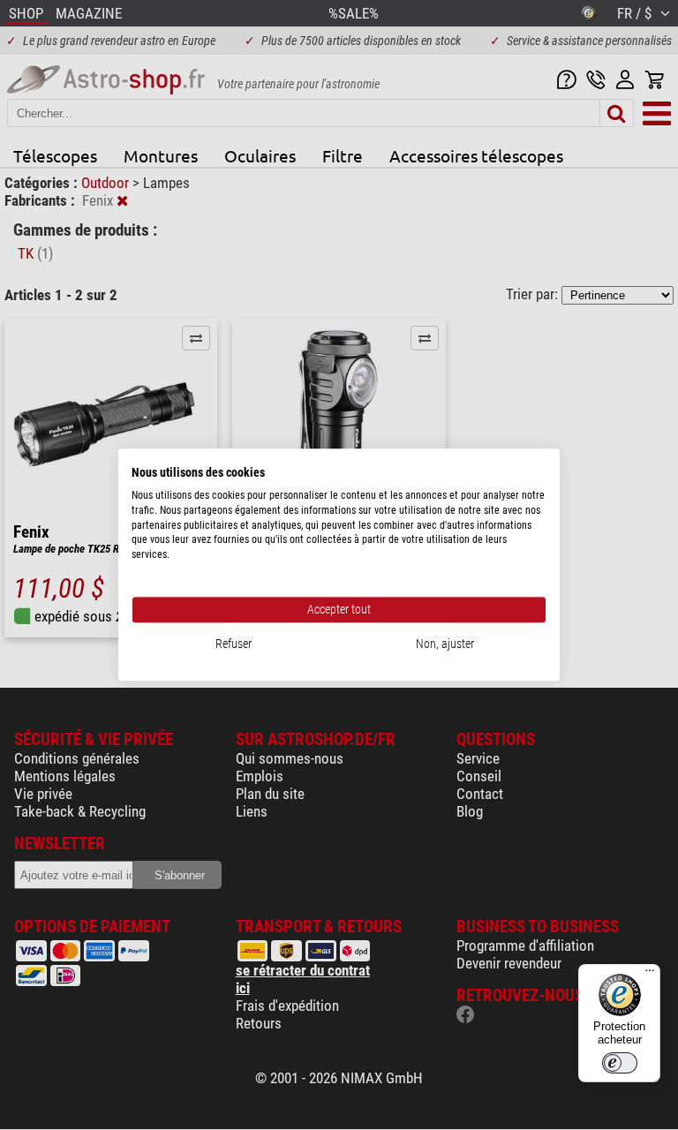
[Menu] (649, 974)
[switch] (619, 1063)
